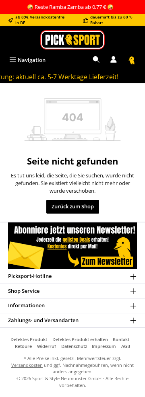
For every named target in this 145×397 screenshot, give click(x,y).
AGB (125, 346)
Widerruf (46, 346)
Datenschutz (74, 346)
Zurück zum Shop (73, 206)
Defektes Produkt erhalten (80, 339)
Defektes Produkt (28, 339)
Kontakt (121, 339)
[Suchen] (96, 60)
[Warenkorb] (131, 60)
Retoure (23, 346)
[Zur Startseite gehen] (72, 39)
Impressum (104, 346)
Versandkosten (27, 365)
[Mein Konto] (113, 60)
